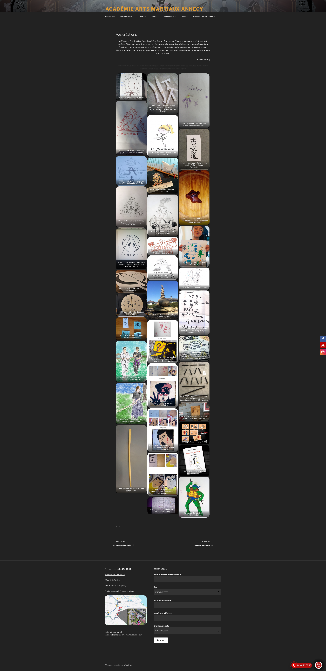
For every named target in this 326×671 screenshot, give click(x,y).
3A (120, 527)
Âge (155, 587)
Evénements (169, 16)
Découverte (110, 16)
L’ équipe (184, 16)
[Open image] (131, 86)
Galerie (154, 16)
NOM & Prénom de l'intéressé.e (167, 574)
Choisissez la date (161, 626)
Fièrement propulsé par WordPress (119, 665)
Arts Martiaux (126, 16)
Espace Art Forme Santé (115, 574)
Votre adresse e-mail (162, 600)
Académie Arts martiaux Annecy (154, 9)
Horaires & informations (203, 16)
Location (142, 16)
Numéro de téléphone (163, 613)
